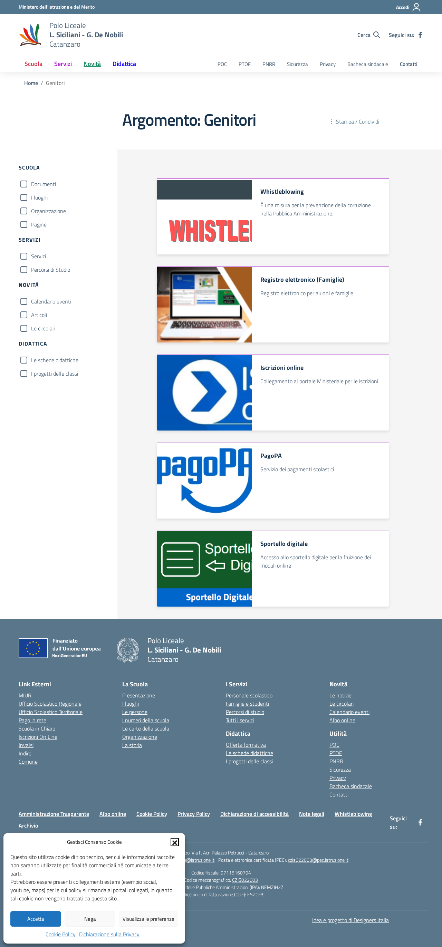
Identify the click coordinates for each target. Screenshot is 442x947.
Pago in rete (32, 720)
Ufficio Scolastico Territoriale (51, 712)
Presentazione (138, 695)
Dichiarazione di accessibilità (254, 814)
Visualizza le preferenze (148, 919)
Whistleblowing (353, 814)
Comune (28, 761)
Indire (25, 753)
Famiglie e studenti (247, 703)
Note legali (311, 814)
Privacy (328, 64)
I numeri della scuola (145, 720)
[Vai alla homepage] (30, 34)
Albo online (342, 720)
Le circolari (43, 328)
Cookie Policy (61, 934)
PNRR (268, 64)
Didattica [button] (124, 63)
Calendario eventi (51, 301)
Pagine (39, 224)
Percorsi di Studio (50, 269)
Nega (90, 919)
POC (222, 64)
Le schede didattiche (54, 360)
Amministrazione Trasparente (54, 814)
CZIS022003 (245, 879)
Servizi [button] (63, 63)
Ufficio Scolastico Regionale (50, 703)
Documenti (43, 184)
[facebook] (420, 35)
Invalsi (26, 745)
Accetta (35, 919)
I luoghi (39, 197)
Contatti (408, 64)
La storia (132, 745)
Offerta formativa (246, 745)
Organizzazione (48, 211)
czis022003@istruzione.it (188, 859)
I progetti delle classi (54, 373)
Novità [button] (92, 63)
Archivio (28, 825)
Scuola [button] (33, 63)
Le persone (134, 712)
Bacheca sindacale (367, 64)
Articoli (39, 315)
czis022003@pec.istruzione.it (318, 859)
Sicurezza (297, 64)
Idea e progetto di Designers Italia (350, 920)
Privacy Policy (193, 814)
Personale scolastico (249, 695)
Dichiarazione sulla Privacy (109, 934)
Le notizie (340, 695)
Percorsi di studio (245, 712)
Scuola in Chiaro (37, 728)
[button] (174, 842)
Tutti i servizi (240, 720)
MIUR (25, 695)
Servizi (38, 256)
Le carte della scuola (145, 728)
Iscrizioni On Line (38, 737)
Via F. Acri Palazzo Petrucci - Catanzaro (230, 852)
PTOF (245, 64)
